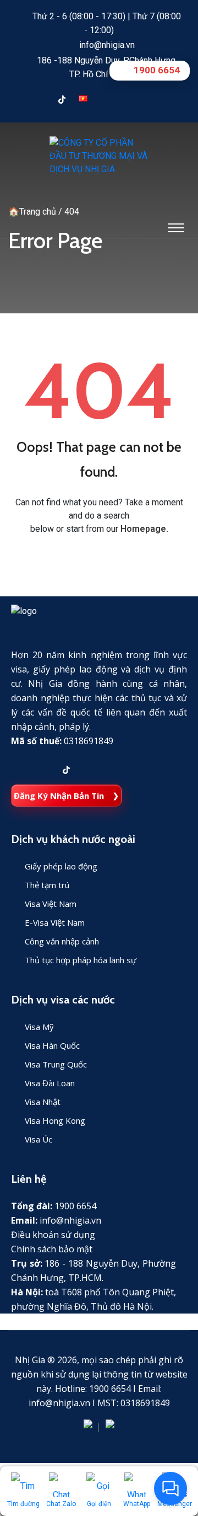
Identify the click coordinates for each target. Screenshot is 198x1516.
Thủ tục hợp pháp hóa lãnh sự (80, 959)
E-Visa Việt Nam (55, 922)
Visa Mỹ (39, 1026)
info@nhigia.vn (107, 45)
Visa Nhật (43, 1101)
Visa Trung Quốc (56, 1064)
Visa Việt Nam (50, 903)
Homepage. (144, 529)
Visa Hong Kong (55, 1120)
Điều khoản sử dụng (53, 1235)
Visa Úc (38, 1139)
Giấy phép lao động (61, 866)
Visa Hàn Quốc (52, 1045)
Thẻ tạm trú (47, 884)
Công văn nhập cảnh (62, 941)
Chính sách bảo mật (51, 1249)
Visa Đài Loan (50, 1082)
